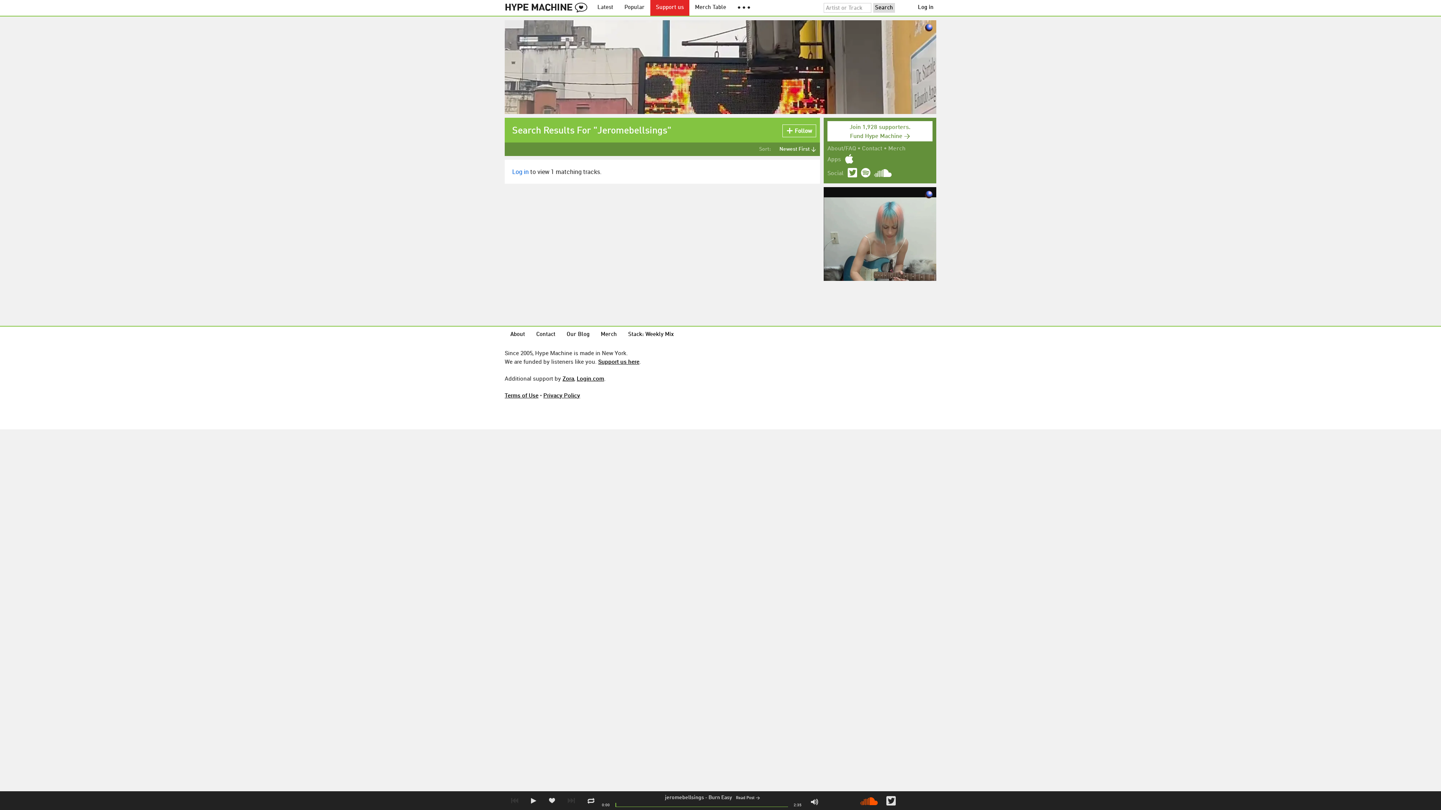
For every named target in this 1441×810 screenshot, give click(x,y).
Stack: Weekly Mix (651, 335)
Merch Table (710, 7)
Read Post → (748, 798)
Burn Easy (720, 797)
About (517, 335)
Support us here (618, 361)
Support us (670, 7)
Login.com (590, 378)
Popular (634, 7)
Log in (926, 7)
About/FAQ (841, 149)
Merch (897, 149)
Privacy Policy (561, 395)
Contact (872, 149)
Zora (568, 378)
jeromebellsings (684, 797)
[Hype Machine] (548, 8)
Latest (605, 7)
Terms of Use (521, 395)
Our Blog (578, 335)
